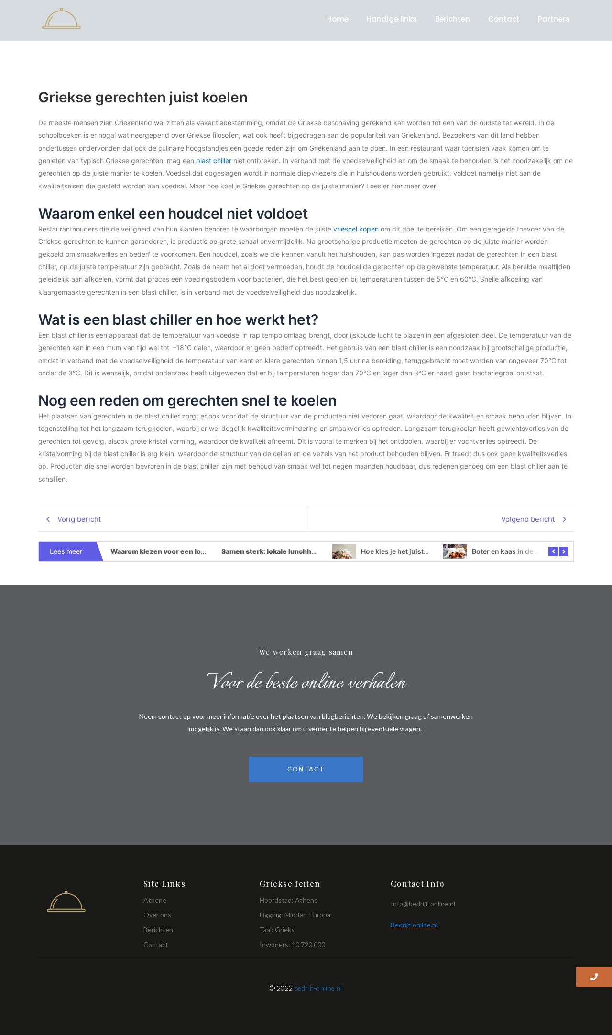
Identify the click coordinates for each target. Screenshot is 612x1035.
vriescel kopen (356, 229)
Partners (554, 19)
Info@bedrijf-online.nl (423, 904)
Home (338, 19)
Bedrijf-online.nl (414, 925)
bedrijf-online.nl (318, 988)
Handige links (392, 19)
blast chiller (213, 160)
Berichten (452, 19)
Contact (504, 19)
